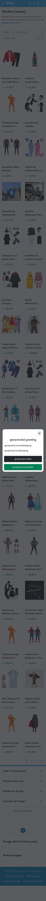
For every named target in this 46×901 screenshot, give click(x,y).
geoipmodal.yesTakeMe (23, 467)
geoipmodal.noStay (23, 459)
